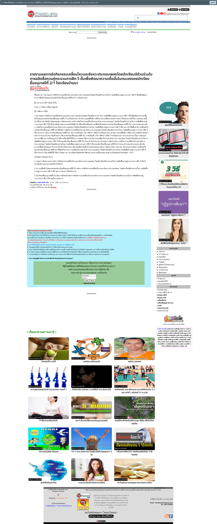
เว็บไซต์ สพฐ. (162, 290)
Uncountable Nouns (49, 451)
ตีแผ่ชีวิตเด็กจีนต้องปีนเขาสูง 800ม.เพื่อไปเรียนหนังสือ (134, 422)
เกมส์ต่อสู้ (176, 329)
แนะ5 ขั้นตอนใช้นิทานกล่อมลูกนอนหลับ (91, 420)
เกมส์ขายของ (183, 333)
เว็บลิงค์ (161, 262)
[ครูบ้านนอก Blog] (55, 28)
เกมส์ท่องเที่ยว (174, 331)
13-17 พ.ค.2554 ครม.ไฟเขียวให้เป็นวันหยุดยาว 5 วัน (91, 453)
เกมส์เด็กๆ (165, 335)
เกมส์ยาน (181, 344)
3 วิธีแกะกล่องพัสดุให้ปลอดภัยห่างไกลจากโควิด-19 (173, 186)
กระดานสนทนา (164, 259)
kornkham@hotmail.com (80, 254)
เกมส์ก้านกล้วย (174, 337)
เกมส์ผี (165, 339)
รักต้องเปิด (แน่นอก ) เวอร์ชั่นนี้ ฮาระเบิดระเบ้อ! (91, 389)
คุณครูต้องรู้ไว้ (163, 281)
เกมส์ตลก (160, 337)
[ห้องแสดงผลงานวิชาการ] (98, 28)
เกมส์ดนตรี (176, 333)
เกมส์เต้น (165, 333)
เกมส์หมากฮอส (182, 331)
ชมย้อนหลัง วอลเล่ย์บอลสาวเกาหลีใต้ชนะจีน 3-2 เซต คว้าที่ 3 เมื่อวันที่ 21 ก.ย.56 (134, 391)
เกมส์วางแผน (165, 342)
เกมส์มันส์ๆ (168, 346)
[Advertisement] (92, 56)
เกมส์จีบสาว (162, 344)
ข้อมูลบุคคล (163, 267)
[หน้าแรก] (31, 28)
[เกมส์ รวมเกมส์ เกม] (120, 28)
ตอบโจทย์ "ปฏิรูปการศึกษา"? (173, 215)
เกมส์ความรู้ (183, 346)
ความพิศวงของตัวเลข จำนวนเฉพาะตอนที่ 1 (49, 389)
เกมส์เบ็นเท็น (170, 344)
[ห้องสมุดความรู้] (67, 28)
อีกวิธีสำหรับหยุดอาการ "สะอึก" (173, 243)
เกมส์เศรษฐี (182, 339)
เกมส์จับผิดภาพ (186, 335)
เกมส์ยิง (176, 344)
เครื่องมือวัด (162, 300)
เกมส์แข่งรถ (169, 329)
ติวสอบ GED (162, 295)
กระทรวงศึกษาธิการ (165, 292)
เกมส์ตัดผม (166, 337)
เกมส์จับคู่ (170, 339)
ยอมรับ (213, 2)
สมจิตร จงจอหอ (134, 361)
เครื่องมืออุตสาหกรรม (165, 303)
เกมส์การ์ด (179, 335)
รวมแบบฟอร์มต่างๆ (164, 284)
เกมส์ (159, 305)
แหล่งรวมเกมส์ (163, 308)
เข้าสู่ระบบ (161, 279)
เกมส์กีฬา (176, 339)
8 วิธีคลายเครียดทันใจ (48, 420)
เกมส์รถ (170, 333)
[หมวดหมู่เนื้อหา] (83, 28)
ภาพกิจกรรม (163, 270)
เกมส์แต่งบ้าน (175, 346)
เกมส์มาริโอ (180, 342)
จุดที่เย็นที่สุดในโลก (49, 482)
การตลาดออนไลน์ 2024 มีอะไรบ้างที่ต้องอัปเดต (173, 155)
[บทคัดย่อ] (112, 28)
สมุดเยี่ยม (162, 257)
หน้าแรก (162, 252)
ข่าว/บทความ (163, 254)
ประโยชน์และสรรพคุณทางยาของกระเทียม (134, 482)
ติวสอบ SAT (162, 298)
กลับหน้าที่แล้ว (152, 32)
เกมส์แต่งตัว (165, 331)
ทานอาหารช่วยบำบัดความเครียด (91, 482)
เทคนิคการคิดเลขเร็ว (91, 361)
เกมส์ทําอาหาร (183, 337)
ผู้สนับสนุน (162, 272)
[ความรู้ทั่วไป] (131, 28)
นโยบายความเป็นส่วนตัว (89, 3)
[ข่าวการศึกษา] (43, 28)
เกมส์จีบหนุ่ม (173, 342)
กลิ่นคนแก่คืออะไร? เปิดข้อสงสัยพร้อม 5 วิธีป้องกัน (134, 453)
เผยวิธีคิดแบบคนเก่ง (173, 125)
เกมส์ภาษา (182, 329)
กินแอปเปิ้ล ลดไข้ (48, 361)
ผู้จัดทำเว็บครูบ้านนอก (167, 265)
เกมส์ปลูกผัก (172, 335)
